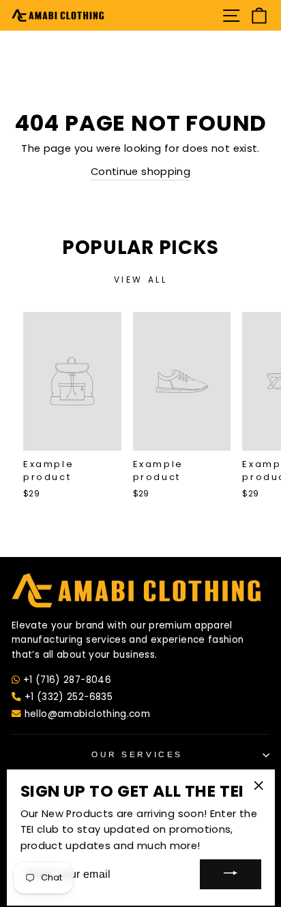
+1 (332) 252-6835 (67, 696)
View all (141, 279)
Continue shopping (140, 171)
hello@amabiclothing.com (85, 713)
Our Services (136, 754)
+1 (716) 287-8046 (67, 679)
